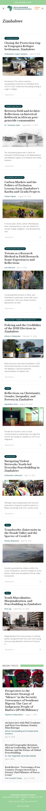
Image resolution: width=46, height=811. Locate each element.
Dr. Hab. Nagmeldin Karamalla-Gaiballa (20, 756)
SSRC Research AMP (22, 2)
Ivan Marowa (9, 267)
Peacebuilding (10, 456)
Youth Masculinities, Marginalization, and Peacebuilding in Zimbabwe (22, 601)
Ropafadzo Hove (11, 404)
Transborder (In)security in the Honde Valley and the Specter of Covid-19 (22, 533)
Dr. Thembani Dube (12, 125)
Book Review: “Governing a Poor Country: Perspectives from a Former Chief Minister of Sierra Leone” (22, 771)
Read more (9, 95)
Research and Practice (13, 106)
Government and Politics (14, 177)
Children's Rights (12, 38)
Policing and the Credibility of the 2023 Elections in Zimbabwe (22, 328)
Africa (8, 525)
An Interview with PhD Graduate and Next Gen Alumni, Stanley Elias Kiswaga (22, 725)
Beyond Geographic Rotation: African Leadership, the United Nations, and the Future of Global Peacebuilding (23, 749)
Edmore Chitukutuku (12, 336)
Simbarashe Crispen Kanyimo (16, 54)
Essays (8, 388)
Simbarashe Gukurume (13, 475)
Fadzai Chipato (10, 196)
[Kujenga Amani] (23, 8)
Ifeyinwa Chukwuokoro (14, 714)
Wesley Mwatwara (11, 541)
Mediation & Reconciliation (15, 249)
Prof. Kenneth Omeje (13, 778)
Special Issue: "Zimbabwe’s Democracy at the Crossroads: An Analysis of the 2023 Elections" (22, 320)
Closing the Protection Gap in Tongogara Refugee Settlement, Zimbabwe (22, 46)
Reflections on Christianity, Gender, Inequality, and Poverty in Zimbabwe (22, 396)
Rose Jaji (7, 609)
